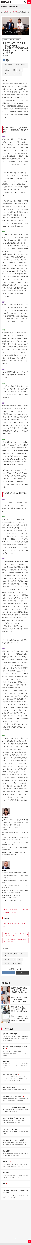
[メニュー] (29, 2)
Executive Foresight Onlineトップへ (8, 1238)
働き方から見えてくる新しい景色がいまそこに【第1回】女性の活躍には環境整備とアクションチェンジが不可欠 (15, 48)
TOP (2, 11)
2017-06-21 (5, 55)
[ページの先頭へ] (29, 1241)
